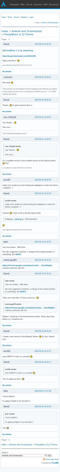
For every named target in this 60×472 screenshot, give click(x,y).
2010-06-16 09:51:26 (43, 331)
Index (4, 17)
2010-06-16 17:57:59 (43, 391)
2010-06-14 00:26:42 (43, 44)
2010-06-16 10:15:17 (43, 362)
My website (7, 72)
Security (38, 4)
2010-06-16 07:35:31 (43, 274)
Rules (10, 17)
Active (44, 23)
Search (16, 17)
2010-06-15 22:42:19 (43, 260)
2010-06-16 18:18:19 (43, 406)
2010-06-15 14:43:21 (43, 117)
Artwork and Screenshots (27, 31)
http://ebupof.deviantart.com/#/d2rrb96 (19, 56)
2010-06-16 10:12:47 (43, 351)
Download (54, 4)
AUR (45, 4)
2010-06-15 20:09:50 (43, 180)
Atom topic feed (52, 459)
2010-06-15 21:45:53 (43, 242)
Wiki (23, 4)
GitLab (29, 4)
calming (17, 219)
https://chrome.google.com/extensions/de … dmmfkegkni (27, 265)
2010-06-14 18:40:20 (43, 100)
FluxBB (54, 463)
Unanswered (53, 23)
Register (24, 17)
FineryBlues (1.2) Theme (18, 34)
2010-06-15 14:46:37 (43, 139)
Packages (14, 4)
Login (31, 17)
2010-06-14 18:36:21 (43, 77)
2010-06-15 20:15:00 (43, 193)
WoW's (18, 254)
